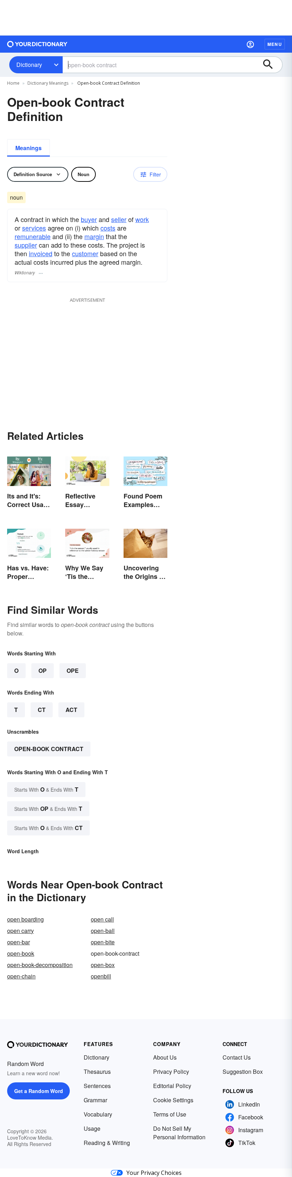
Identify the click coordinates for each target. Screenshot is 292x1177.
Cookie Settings (173, 1100)
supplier (26, 244)
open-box (103, 965)
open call (102, 919)
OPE (73, 670)
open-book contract (48, 749)
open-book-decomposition (40, 965)
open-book (20, 953)
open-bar (18, 942)
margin (94, 236)
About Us (165, 1057)
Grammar (95, 1100)
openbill (101, 976)
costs (107, 227)
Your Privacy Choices (154, 1173)
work (142, 219)
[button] (250, 44)
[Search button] (271, 65)
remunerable (33, 236)
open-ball (103, 931)
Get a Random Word (38, 1090)
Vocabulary (98, 1114)
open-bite (103, 942)
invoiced (40, 253)
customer (85, 253)
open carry (20, 931)
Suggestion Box (243, 1071)
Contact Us (237, 1057)
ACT (71, 710)
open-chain (21, 976)
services (34, 227)
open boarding (25, 919)
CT (42, 710)
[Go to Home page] (37, 44)
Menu (274, 44)
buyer (89, 219)
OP (42, 670)
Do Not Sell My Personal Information (179, 1132)
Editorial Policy (172, 1086)
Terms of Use (169, 1114)
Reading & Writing (107, 1143)
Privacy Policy (171, 1071)
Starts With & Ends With (46, 789)
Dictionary (29, 64)
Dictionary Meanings (47, 83)
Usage (92, 1128)
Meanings (28, 148)
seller (118, 219)
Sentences (97, 1086)
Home (13, 83)
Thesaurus (97, 1071)
